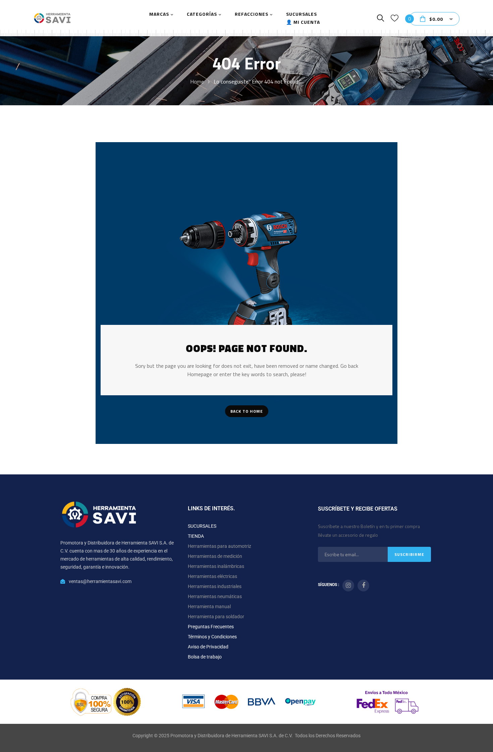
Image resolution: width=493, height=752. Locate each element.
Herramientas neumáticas (215, 596)
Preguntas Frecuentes (211, 626)
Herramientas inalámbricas (216, 566)
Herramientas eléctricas (212, 576)
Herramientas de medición (215, 556)
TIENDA (196, 536)
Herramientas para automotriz (219, 546)
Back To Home (246, 411)
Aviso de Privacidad (208, 646)
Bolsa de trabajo (205, 656)
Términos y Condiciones (212, 636)
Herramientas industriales (214, 586)
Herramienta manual (209, 606)
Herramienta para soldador (216, 616)
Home (197, 81)
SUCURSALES (202, 526)
